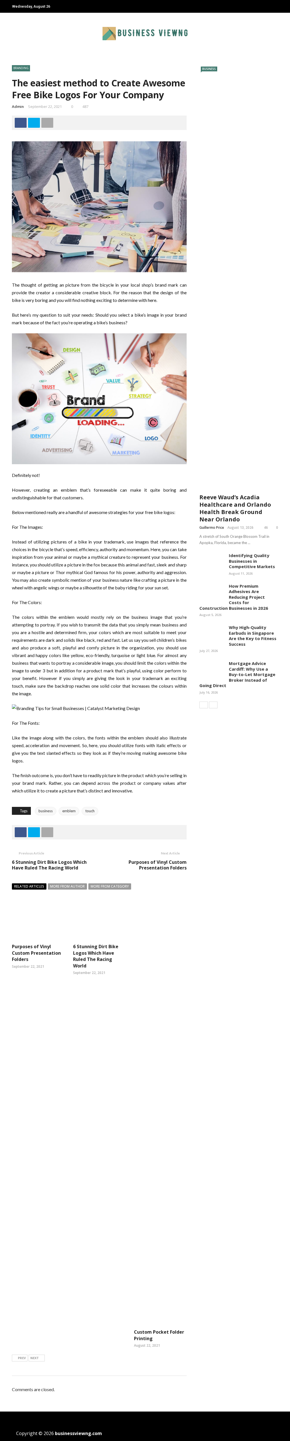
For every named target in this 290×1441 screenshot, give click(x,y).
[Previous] (203, 705)
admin (18, 106)
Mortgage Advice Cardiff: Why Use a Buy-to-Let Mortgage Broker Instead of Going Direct (237, 674)
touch (90, 811)
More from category (110, 886)
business (46, 811)
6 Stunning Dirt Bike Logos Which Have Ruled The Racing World (49, 865)
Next (34, 1358)
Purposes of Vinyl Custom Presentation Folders (158, 865)
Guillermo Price (211, 527)
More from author (67, 886)
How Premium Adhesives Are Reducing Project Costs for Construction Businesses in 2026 (233, 597)
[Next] (213, 705)
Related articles (29, 886)
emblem (69, 811)
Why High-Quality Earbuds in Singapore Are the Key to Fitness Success (252, 635)
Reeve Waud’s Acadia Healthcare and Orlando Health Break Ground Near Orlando (235, 508)
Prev (22, 1358)
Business (209, 69)
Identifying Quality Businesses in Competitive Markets (252, 561)
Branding (21, 68)
